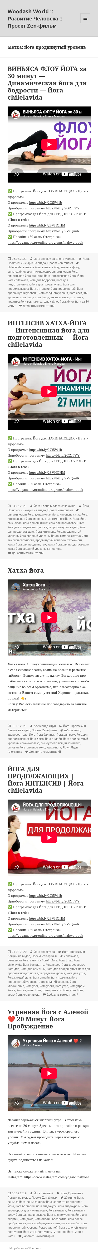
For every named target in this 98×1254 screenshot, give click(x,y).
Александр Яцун (45, 726)
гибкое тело (72, 730)
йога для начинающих (31, 1214)
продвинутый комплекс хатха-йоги (58, 540)
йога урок (32, 986)
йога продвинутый (63, 288)
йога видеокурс (46, 1206)
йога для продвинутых (46, 284)
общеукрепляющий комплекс (60, 743)
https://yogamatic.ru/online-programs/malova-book (45, 242)
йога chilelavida (18, 280)
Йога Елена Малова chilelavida (54, 506)
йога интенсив (39, 288)
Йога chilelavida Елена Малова (54, 258)
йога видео (53, 964)
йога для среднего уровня (47, 973)
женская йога (41, 276)
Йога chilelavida (44, 952)
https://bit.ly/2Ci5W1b (45, 202)
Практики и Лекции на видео (27, 263)
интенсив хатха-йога (74, 514)
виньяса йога (32, 267)
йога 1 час (65, 960)
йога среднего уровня (53, 293)
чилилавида (31, 994)
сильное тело (36, 747)
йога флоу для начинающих (54, 297)
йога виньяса (57, 1210)
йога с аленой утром (73, 1227)
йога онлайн (53, 739)
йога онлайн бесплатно (51, 1219)
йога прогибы (70, 1223)
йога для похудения (60, 1214)
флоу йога (59, 301)
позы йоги (34, 990)
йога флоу (27, 297)
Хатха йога (26, 570)
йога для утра (76, 973)
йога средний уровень (35, 536)
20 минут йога (73, 1197)
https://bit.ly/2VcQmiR (62, 231)
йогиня (78, 297)
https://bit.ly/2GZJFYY (63, 208)
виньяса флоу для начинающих (29, 271)
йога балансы (46, 734)
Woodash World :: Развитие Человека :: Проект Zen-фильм (35, 18)
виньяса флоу (70, 267)
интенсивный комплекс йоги (52, 519)
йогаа (55, 536)
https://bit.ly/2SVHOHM (47, 225)
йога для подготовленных (66, 523)
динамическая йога (65, 271)
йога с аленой (48, 1227)
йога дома (37, 739)
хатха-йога (54, 548)
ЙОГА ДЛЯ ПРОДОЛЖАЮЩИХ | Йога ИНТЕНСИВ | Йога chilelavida (46, 780)
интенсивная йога (64, 276)
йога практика (60, 977)
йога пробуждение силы (43, 1223)
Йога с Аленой (43, 1193)
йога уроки (47, 986)
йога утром (77, 986)
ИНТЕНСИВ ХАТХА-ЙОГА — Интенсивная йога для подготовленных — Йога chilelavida (48, 334)
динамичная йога (19, 276)
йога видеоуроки (73, 964)
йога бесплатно (33, 964)
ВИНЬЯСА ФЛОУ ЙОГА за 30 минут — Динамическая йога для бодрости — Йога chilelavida (47, 82)
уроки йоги (15, 994)
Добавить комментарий (38, 306)
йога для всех (66, 734)
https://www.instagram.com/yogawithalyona (56, 1177)
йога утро (61, 986)
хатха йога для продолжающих (68, 544)
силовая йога (16, 747)
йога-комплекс (29, 743)
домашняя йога (18, 960)
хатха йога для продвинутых (27, 544)
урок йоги (76, 990)
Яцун (66, 747)
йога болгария (25, 1206)
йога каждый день (20, 977)
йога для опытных (35, 523)
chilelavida (15, 267)
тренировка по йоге (55, 990)
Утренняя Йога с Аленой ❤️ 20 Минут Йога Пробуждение (48, 1019)
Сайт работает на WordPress (24, 1248)
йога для (13, 969)
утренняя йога (63, 1232)
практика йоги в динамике (25, 301)
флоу (47, 301)
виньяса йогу (50, 267)
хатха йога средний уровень (27, 548)
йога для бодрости (42, 280)
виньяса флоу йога (39, 1202)
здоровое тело (18, 734)
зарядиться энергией (68, 1202)
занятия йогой (39, 960)
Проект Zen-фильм (60, 263)
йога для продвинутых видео (58, 527)
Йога (86, 258)
